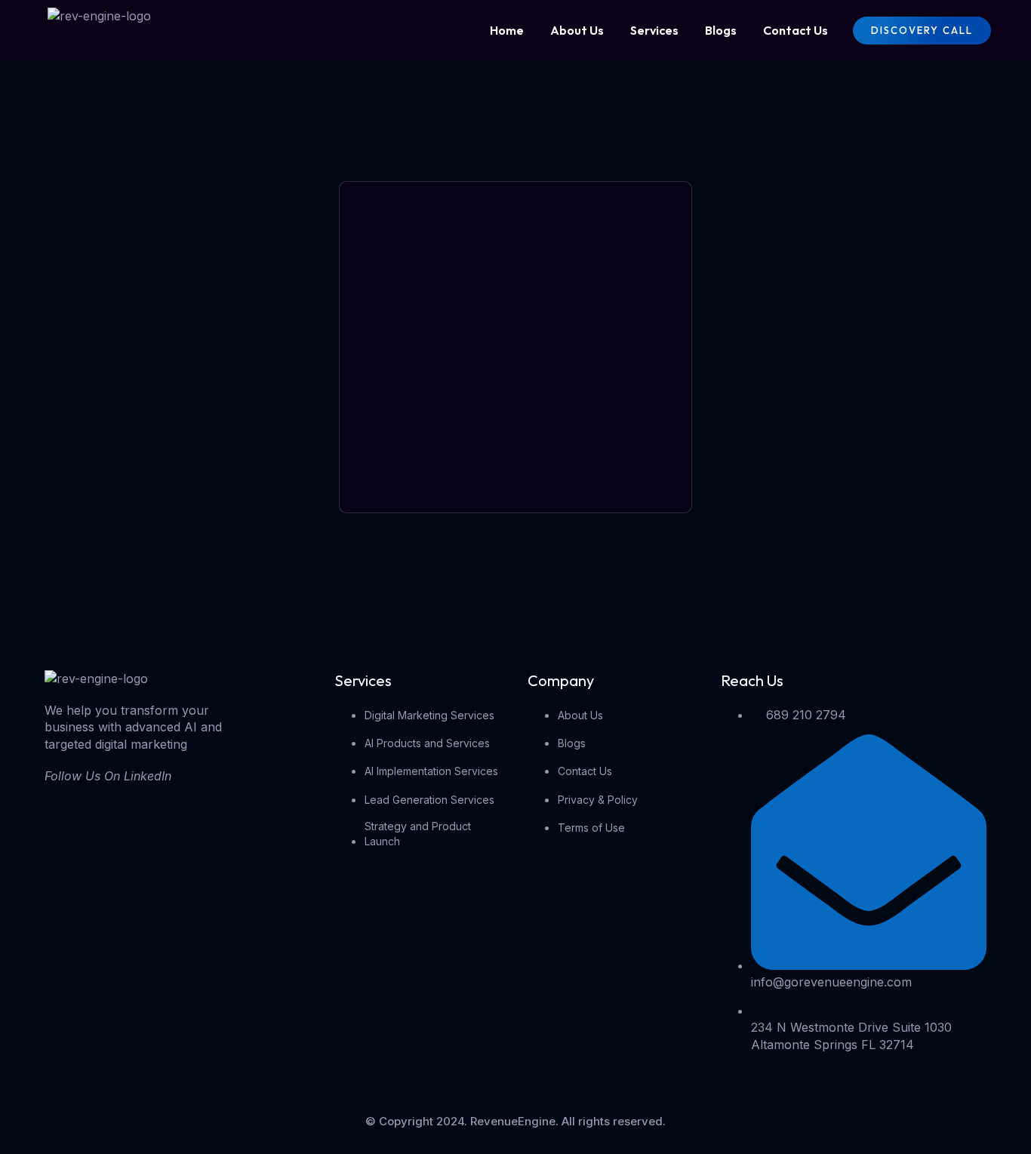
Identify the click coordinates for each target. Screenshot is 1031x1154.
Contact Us (795, 30)
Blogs (721, 30)
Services (654, 30)
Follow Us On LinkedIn (108, 775)
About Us (577, 30)
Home (507, 30)
